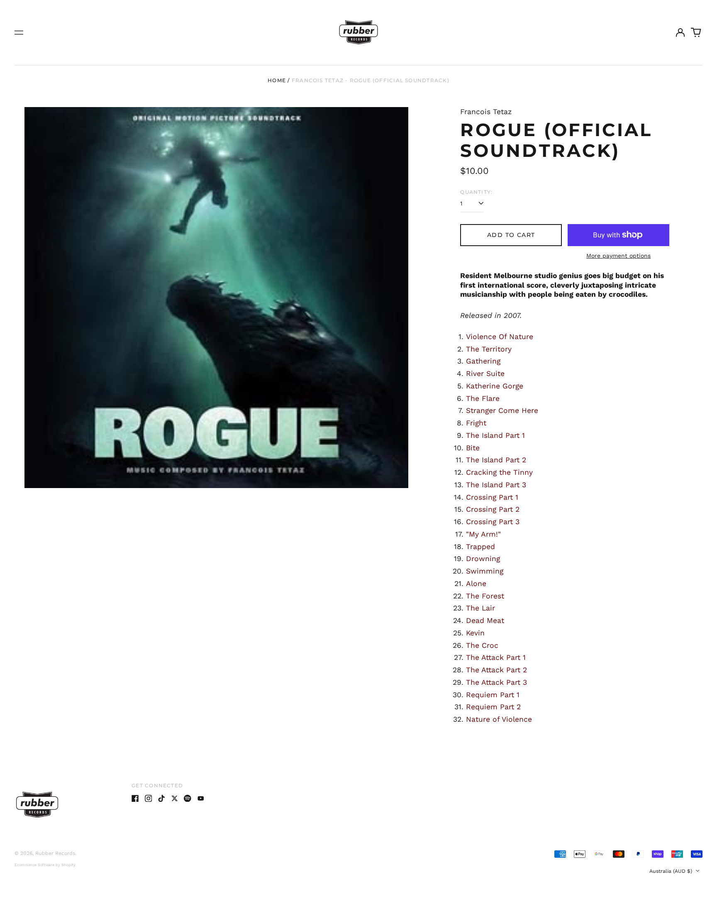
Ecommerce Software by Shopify (45, 865)
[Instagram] (148, 798)
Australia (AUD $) (671, 871)
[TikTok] (161, 798)
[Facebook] (135, 798)
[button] (696, 32)
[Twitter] (174, 798)
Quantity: (476, 192)
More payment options (618, 255)
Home (277, 80)
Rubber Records (55, 853)
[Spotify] (187, 798)
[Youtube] (201, 798)
